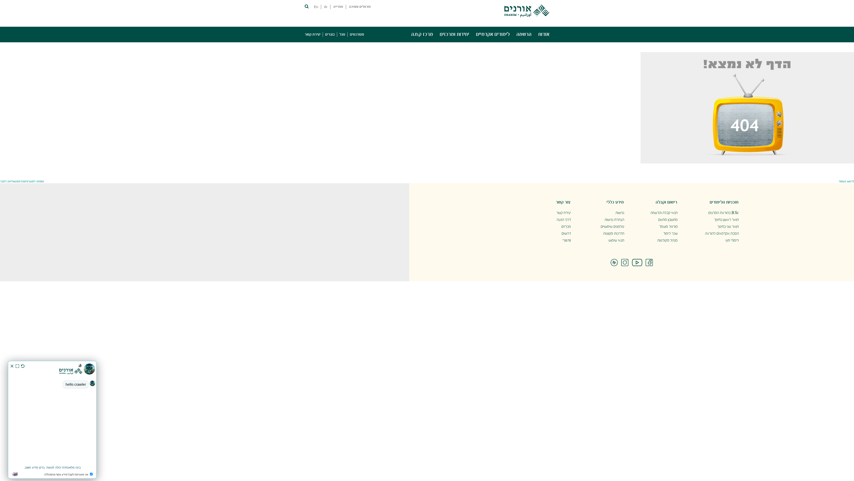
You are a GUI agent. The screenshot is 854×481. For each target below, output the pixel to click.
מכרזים (566, 227)
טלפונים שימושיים (612, 227)
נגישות (620, 213)
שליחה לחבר (7, 181)
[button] (306, 6)
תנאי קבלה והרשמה (664, 213)
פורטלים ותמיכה (360, 7)
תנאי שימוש (616, 240)
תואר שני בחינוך (728, 227)
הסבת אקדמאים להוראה (722, 234)
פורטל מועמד (668, 227)
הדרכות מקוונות (613, 234)
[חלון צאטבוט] (52, 420)
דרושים (566, 234)
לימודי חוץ (732, 240)
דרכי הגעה (564, 220)
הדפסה (19, 181)
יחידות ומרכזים (454, 34)
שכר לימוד (670, 234)
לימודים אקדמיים (493, 34)
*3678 (566, 240)
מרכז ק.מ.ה (422, 34)
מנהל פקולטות (667, 240)
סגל (342, 34)
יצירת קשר (312, 34)
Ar (325, 7)
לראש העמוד (846, 181)
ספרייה (338, 7)
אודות (543, 34)
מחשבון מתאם (668, 220)
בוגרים (330, 34)
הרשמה (524, 34)
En (316, 7)
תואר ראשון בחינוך (726, 220)
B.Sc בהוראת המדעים (723, 213)
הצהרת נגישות (614, 220)
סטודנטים (357, 34)
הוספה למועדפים (34, 181)
